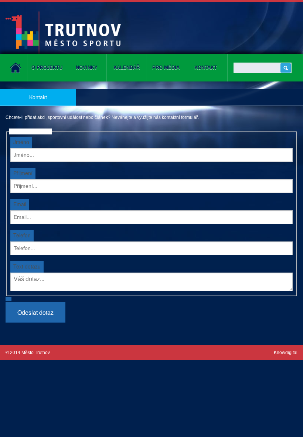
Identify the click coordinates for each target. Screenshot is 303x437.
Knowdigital (285, 352)
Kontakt (205, 67)
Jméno (21, 142)
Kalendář (126, 67)
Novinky (87, 67)
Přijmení (23, 173)
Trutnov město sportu (15, 67)
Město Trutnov (35, 352)
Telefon (22, 235)
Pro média (166, 67)
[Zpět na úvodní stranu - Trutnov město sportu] (63, 32)
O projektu (46, 67)
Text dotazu (27, 266)
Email (19, 204)
